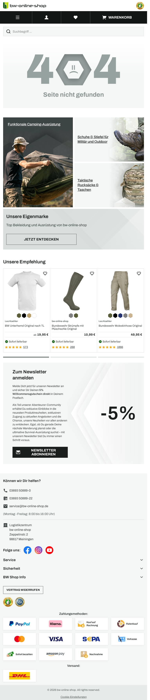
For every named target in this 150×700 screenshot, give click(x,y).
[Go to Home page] (27, 5)
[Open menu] (17, 17)
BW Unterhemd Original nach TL (24, 325)
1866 (120, 347)
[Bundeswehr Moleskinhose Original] (120, 290)
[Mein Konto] (46, 17)
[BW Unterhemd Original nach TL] (26, 290)
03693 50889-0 (20, 490)
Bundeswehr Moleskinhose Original (120, 325)
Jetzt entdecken (41, 239)
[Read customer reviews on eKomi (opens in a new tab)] (140, 6)
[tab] (26, 357)
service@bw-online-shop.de (28, 506)
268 (72, 347)
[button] (73, 560)
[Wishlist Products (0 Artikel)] (75, 17)
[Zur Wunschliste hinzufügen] (45, 273)
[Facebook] (27, 550)
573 (25, 347)
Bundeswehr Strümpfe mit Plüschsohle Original (68, 327)
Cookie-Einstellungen (74, 697)
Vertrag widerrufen (23, 589)
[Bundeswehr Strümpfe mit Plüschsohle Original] (73, 290)
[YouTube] (49, 550)
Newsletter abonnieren (43, 452)
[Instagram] (38, 550)
